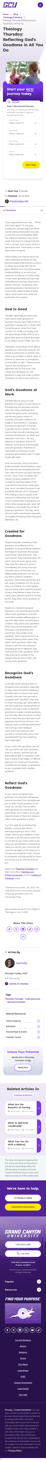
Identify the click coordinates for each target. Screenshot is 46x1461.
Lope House (23, 1388)
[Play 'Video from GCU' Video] (23, 1313)
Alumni (23, 1346)
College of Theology (18, 983)
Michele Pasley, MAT (19, 201)
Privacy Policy (14, 1450)
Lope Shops (23, 1370)
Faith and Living (33, 998)
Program (12, 152)
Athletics (23, 1352)
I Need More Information (23, 1207)
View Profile (21, 963)
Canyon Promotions (23, 1382)
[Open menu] (40, 5)
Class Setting (13, 130)
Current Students (23, 1340)
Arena (23, 1358)
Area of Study (13, 141)
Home (6, 14)
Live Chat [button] (25, 1253)
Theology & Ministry (12, 17)
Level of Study (13, 120)
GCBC (23, 1376)
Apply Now (23, 1067)
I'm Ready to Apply (23, 1198)
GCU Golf (23, 1395)
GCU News (23, 1364)
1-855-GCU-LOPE (23, 1244)
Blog (15, 14)
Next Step (31, 165)
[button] (23, 123)
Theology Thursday (24, 869)
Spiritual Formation (16, 1002)
